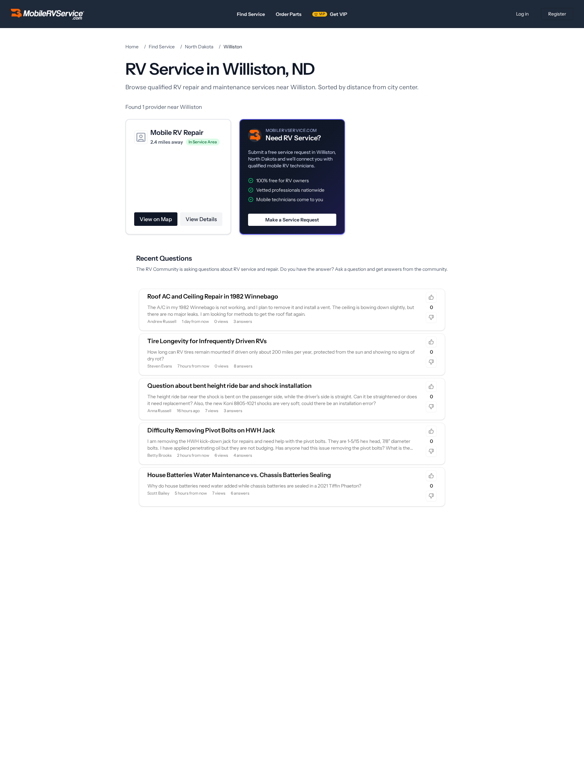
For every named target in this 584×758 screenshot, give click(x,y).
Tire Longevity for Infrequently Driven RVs (207, 341)
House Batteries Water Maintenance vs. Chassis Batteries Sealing (239, 475)
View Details (201, 219)
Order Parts (288, 14)
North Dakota (199, 47)
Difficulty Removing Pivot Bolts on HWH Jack (211, 430)
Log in (522, 14)
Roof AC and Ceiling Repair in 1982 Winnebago (212, 296)
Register (557, 14)
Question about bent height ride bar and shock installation (229, 385)
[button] (292, 177)
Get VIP (333, 14)
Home (132, 47)
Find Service (251, 14)
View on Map (156, 219)
